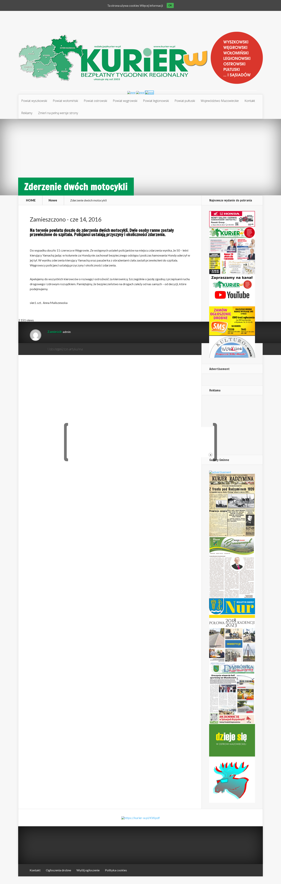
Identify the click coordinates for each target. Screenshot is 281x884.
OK (170, 5)
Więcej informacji (151, 5)
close (210, 454)
